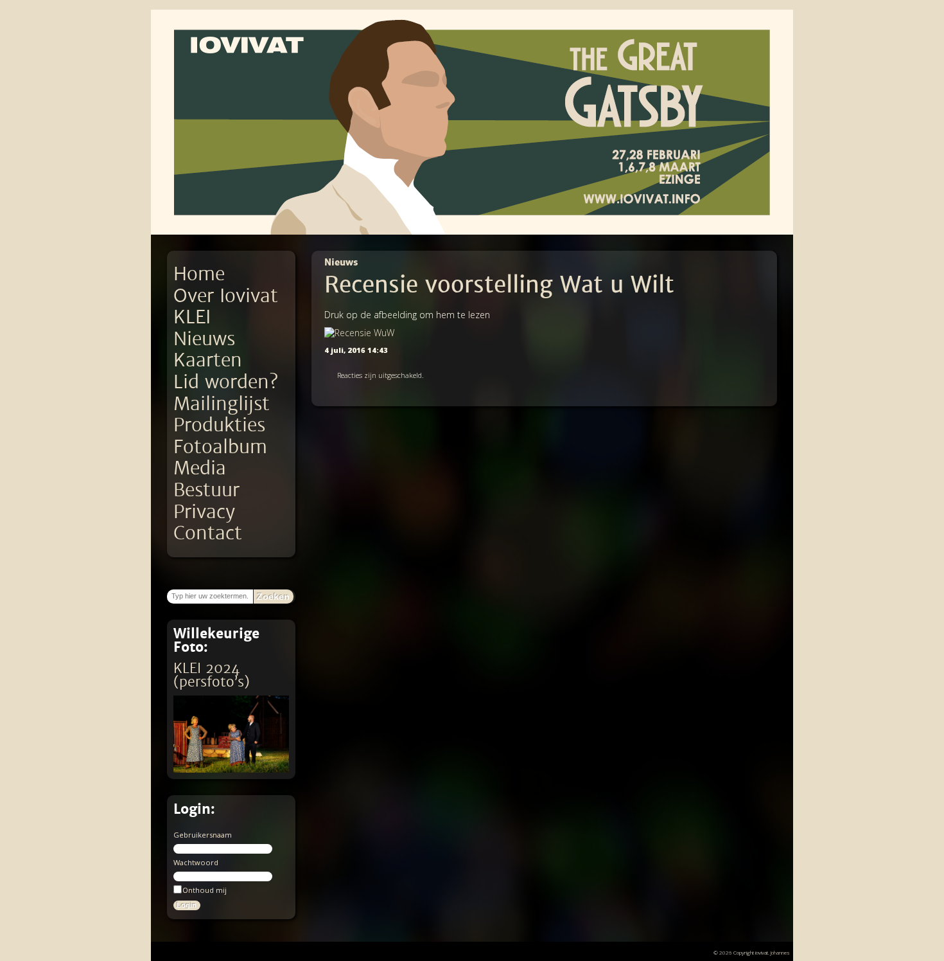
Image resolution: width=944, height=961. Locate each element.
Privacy (204, 512)
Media (199, 468)
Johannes (780, 952)
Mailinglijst (221, 404)
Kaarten (207, 360)
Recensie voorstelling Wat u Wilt (499, 285)
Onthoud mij (204, 890)
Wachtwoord (195, 862)
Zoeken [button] (273, 596)
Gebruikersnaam (202, 835)
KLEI (192, 317)
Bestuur (206, 490)
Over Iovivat (225, 296)
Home (199, 274)
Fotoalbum (220, 447)
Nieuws (204, 339)
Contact (207, 533)
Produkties (219, 425)
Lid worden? (225, 382)
